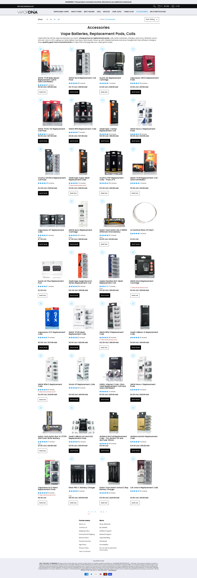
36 (55, 19)
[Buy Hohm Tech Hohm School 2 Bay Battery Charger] (114, 470)
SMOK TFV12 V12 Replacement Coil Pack (51, 130)
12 (47, 19)
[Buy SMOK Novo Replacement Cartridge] (83, 212)
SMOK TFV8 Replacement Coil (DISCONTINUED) (143, 179)
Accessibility (104, 545)
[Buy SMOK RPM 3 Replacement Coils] (114, 315)
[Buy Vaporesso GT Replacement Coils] (52, 212)
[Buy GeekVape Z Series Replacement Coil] (114, 111)
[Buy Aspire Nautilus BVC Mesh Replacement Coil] (114, 263)
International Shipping (87, 534)
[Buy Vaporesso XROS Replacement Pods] (144, 60)
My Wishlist (103, 527)
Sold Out (42, 92)
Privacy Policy (84, 548)
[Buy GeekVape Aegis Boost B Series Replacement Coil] (83, 263)
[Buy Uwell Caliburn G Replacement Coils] (144, 315)
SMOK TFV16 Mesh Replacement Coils (77, 333)
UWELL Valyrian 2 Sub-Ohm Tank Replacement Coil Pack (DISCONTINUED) (113, 386)
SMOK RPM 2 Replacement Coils (50, 385)
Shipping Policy (84, 531)
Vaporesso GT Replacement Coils (51, 231)
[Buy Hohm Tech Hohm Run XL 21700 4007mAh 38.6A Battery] (52, 419)
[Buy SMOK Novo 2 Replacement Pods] (144, 111)
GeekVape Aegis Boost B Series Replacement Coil (80, 282)
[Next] (107, 512)
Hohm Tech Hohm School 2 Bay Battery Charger (114, 488)
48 (59, 19)
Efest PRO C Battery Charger (82, 487)
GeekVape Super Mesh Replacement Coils (79, 179)
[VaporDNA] (27, 11)
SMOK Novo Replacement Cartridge (80, 231)
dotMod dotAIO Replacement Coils (143, 437)
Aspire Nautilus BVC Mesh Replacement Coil (111, 282)
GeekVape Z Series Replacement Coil (108, 130)
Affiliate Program (106, 531)
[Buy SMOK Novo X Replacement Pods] (144, 367)
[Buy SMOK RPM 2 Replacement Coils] (52, 367)
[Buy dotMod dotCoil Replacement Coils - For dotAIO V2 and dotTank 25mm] (114, 419)
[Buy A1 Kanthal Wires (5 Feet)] (144, 212)
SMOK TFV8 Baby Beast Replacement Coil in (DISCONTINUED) (48, 80)
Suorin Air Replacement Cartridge (110, 79)
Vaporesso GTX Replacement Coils (51, 333)
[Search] (154, 6)
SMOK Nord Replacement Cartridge (141, 282)
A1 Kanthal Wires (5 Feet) (142, 230)
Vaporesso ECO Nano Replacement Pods (48, 488)
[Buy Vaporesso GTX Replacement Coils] (52, 315)
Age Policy (82, 545)
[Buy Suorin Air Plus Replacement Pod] (52, 263)
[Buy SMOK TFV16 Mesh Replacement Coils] (83, 315)
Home (102, 19)
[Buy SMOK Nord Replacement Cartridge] (144, 263)
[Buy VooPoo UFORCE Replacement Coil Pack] (52, 160)
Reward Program (105, 534)
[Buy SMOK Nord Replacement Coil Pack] (83, 60)
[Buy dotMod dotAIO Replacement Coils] (144, 419)
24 (51, 19)
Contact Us (83, 527)
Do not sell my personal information (108, 549)
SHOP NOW (74, 92)
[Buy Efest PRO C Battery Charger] (83, 470)
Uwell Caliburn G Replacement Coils (144, 333)
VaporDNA (96, 561)
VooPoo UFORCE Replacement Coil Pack (52, 179)
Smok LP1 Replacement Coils (82, 384)
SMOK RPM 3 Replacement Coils (112, 333)
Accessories (110, 19)
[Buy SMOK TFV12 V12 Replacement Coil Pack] (52, 111)
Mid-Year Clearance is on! (25, 6)
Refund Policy (84, 538)
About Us (82, 524)
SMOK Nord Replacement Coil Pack (82, 79)
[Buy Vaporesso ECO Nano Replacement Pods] (52, 470)
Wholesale (103, 541)
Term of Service (84, 551)
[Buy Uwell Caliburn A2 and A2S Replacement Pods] (83, 419)
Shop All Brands (105, 524)
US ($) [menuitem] (178, 6)
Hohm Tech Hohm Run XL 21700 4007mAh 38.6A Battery (52, 437)
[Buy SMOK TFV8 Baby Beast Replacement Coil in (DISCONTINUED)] (52, 60)
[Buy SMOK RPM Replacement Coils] (83, 111)
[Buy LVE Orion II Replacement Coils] (144, 470)
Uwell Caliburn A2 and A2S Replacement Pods (81, 437)
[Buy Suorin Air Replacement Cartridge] (114, 60)
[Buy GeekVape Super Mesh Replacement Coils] (83, 160)
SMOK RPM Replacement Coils (82, 129)
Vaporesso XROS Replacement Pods (144, 79)
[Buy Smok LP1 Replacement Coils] (83, 367)
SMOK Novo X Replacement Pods (142, 385)
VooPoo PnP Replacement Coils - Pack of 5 (112, 179)
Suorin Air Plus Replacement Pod (51, 282)
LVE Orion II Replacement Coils (144, 487)
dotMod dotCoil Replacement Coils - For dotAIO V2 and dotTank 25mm (113, 438)
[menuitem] (163, 6)
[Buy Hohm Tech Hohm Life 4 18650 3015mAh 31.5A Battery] (114, 212)
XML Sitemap (112, 570)
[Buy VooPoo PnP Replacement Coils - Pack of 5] (114, 160)
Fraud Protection (85, 541)
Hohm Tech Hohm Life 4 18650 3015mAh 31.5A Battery (113, 231)
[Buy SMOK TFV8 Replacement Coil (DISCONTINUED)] (144, 160)
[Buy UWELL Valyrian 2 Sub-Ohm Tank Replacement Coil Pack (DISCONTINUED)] (114, 367)
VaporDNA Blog (105, 538)
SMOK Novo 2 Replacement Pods (142, 130)
